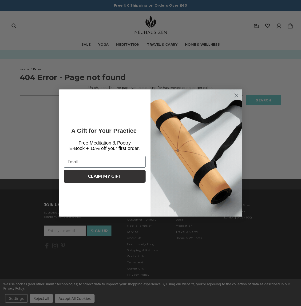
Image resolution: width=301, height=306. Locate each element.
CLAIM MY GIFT (104, 176)
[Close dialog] (236, 95)
